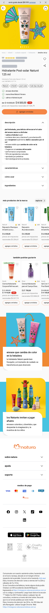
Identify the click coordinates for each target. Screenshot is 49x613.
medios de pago (24, 485)
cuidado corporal (20, 53)
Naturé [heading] (4, 225)
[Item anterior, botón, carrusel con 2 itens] (4, 2)
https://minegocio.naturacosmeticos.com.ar (29, 590)
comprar (32, 2)
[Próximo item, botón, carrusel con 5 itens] (42, 24)
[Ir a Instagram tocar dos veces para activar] (16, 511)
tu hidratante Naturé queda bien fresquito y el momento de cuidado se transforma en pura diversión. (22, 362)
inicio (3, 53)
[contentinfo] (17, 225)
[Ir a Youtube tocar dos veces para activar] (40, 511)
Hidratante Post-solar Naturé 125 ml (20, 72)
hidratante (32, 53)
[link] (11, 229)
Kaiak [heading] (4, 281)
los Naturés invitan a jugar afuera (21, 419)
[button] (44, 59)
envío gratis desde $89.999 (19, 2)
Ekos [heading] (23, 281)
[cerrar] (45, 2)
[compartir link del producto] (44, 65)
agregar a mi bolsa (11, 246)
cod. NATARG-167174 (9, 81)
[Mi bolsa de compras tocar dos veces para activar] (45, 8)
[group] (22, 2)
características (11, 168)
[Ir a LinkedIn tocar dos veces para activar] (24, 520)
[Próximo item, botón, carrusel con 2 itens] (40, 2)
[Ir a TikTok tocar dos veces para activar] (32, 511)
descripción (10, 122)
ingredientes (10, 185)
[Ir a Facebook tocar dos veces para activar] (8, 511)
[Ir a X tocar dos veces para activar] (24, 511)
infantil (10, 53)
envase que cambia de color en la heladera (22, 354)
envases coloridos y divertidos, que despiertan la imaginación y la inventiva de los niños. (21, 427)
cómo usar (9, 177)
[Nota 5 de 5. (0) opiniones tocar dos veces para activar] (21, 58)
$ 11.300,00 (6, 290)
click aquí (42, 578)
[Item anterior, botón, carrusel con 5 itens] (6, 24)
